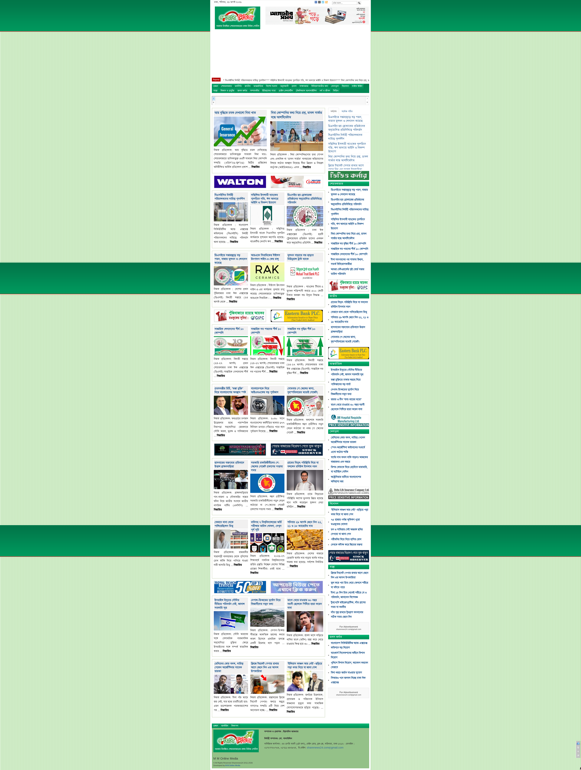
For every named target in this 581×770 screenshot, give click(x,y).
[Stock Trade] (240, 450)
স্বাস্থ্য (215, 90)
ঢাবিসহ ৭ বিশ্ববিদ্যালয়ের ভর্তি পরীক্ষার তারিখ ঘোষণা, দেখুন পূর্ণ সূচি (266, 526)
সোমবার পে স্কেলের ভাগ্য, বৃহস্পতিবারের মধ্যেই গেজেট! (302, 390)
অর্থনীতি (238, 86)
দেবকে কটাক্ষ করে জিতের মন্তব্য (346, 544)
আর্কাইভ (224, 725)
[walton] (240, 182)
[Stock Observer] (297, 450)
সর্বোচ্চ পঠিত (347, 111)
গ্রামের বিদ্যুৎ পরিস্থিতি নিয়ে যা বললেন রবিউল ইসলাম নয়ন (302, 464)
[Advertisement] (290, 55)
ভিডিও (335, 90)
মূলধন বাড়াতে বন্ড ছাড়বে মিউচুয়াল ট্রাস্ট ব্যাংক (300, 257)
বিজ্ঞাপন (234, 725)
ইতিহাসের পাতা (269, 90)
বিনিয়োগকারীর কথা (319, 86)
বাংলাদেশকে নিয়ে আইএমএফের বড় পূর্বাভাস (264, 390)
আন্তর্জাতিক (258, 86)
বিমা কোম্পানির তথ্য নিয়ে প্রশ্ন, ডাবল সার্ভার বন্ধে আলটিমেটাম (348, 158)
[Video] (348, 176)
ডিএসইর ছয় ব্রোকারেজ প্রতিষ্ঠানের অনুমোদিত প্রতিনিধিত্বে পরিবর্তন (304, 198)
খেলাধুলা (335, 86)
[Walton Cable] (297, 182)
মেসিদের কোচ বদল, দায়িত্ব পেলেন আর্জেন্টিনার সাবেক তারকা (229, 667)
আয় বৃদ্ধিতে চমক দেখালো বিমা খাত (235, 113)
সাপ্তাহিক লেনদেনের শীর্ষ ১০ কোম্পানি (349, 254)
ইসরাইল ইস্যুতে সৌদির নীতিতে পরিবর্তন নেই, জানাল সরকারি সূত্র (230, 604)
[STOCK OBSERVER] (348, 556)
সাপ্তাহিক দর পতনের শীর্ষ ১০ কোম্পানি (349, 249)
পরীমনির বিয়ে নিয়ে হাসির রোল (346, 539)
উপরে (578, 751)
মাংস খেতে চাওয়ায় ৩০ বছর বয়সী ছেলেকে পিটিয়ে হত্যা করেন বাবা (304, 604)
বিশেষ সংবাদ (271, 86)
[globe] (240, 316)
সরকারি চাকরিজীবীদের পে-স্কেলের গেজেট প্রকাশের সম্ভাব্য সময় (267, 466)
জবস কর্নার (242, 90)
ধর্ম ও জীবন (325, 90)
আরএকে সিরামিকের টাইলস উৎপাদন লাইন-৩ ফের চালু (265, 257)
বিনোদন (345, 86)
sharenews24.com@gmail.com (325, 747)
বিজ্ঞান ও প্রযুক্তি (227, 90)
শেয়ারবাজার (226, 86)
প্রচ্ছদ (215, 86)
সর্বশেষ (333, 111)
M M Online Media (232, 765)
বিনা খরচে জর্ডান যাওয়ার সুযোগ (346, 672)
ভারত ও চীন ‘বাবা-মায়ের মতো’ (346, 399)
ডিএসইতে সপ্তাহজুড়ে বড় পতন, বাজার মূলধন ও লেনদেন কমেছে (231, 259)
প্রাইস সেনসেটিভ (286, 90)
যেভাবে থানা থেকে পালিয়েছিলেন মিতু (224, 524)
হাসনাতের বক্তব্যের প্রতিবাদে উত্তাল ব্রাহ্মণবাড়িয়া (229, 464)
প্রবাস (294, 86)
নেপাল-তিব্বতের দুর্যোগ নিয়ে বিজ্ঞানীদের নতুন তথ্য (266, 602)
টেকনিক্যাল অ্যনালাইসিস (306, 90)
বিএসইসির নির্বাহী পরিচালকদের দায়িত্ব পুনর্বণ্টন (230, 197)
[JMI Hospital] (348, 421)
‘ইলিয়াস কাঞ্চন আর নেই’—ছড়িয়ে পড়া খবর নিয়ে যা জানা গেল (304, 665)
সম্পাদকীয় (254, 90)
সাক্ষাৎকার (304, 86)
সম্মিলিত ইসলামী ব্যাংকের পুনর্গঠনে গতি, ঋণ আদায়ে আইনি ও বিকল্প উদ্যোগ (264, 198)
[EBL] (297, 316)
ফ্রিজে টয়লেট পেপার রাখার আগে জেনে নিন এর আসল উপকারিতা (265, 667)
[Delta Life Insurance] (348, 493)
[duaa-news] (297, 587)
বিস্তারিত (255, 167)
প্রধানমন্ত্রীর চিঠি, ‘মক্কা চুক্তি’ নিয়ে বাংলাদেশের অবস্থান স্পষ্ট (230, 390)
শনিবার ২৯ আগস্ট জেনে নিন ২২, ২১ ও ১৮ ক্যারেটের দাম (304, 524)
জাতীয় (247, 86)
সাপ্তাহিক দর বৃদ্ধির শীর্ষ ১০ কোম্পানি (348, 243)
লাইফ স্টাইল (357, 86)
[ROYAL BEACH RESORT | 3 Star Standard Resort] (240, 587)
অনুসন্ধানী (284, 86)
